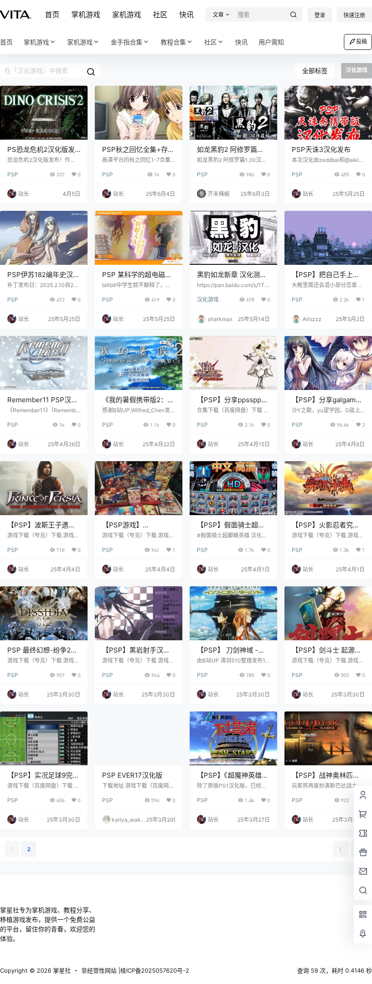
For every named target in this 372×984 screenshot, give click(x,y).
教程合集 (173, 42)
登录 (319, 15)
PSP (12, 174)
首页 (52, 14)
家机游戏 (126, 14)
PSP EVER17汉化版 (132, 775)
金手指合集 (126, 42)
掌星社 (61, 970)
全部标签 (315, 70)
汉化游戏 (208, 299)
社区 (160, 14)
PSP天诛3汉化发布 (321, 149)
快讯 (186, 14)
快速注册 (354, 15)
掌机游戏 (85, 14)
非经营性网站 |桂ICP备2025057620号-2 (135, 970)
